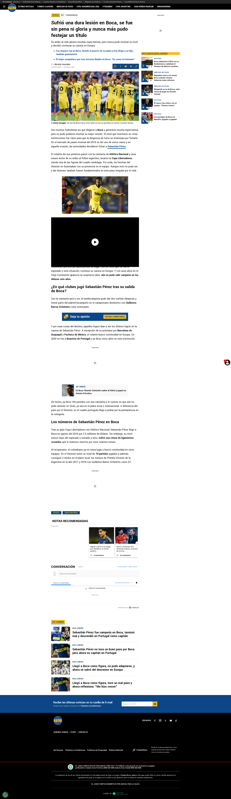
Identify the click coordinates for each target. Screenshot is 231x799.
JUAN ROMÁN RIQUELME (144, 7)
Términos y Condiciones (90, 706)
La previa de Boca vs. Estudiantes (54, 2)
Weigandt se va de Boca (92, 2)
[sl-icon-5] (176, 720)
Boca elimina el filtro (75, 2)
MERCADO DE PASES (65, 7)
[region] (95, 587)
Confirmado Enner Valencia (31, 2)
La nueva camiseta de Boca (112, 2)
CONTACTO (83, 732)
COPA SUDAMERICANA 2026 (88, 7)
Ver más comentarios (115, 317)
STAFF (73, 732)
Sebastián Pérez (117, 146)
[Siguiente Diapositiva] (137, 543)
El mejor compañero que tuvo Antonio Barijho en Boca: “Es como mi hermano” (95, 59)
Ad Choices (58, 750)
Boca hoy (16, 2)
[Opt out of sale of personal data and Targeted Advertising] (5, 795)
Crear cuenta (132, 566)
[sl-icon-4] (170, 720)
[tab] (61, 583)
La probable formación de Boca (135, 2)
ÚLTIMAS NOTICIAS (26, 7)
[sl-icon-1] (154, 720)
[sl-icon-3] (165, 720)
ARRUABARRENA (163, 7)
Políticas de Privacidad (97, 750)
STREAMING (107, 7)
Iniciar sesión (122, 566)
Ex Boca (56, 513)
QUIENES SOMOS (61, 732)
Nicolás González (62, 64)
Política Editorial (116, 750)
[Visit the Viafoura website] (134, 607)
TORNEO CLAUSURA (45, 7)
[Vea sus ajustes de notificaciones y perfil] (136, 582)
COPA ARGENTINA (123, 7)
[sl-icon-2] (160, 720)
